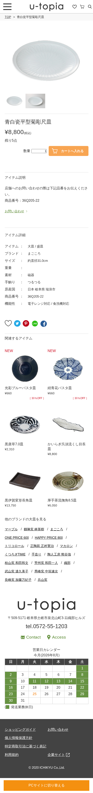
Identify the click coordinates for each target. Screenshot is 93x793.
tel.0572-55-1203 (46, 626)
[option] (46, 60)
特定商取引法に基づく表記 (25, 746)
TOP (8, 17)
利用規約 (12, 755)
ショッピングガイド (20, 729)
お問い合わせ (58, 729)
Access (59, 637)
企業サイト (56, 755)
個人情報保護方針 (18, 738)
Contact (33, 637)
